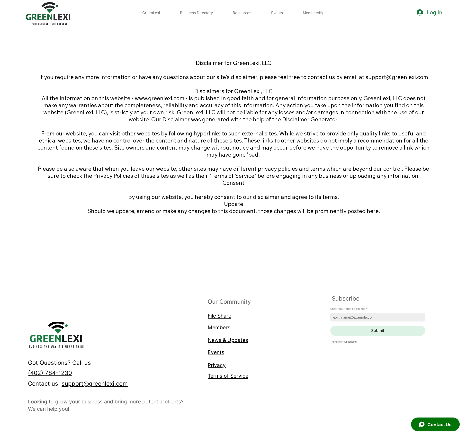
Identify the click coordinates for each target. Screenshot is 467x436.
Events (216, 352)
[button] (242, 13)
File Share (219, 315)
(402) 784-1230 (50, 372)
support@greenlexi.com (95, 383)
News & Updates (228, 340)
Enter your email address (349, 309)
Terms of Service (228, 376)
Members (219, 327)
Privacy (217, 365)
